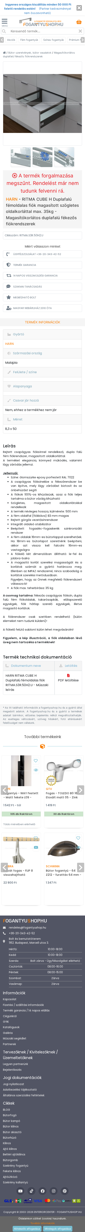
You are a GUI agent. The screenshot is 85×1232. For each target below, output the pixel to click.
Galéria (8, 1033)
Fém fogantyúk (29, 39)
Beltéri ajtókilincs (14, 1154)
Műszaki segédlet (14, 1038)
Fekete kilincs (12, 1171)
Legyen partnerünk (15, 1064)
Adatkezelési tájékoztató (20, 1090)
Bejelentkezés (12, 1070)
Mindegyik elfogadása (58, 1228)
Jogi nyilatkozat (13, 1084)
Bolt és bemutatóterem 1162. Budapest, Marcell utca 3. (29, 941)
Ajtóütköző (10, 1177)
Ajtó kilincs (10, 1149)
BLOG (6, 1110)
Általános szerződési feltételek (23, 1095)
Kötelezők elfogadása (27, 1228)
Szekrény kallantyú (15, 1182)
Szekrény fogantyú (15, 1166)
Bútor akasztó (12, 1132)
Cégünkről (10, 1016)
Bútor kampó (11, 1121)
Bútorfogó (10, 1115)
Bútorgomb (10, 1160)
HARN (12, 199)
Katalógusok (11, 1027)
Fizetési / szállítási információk (23, 1005)
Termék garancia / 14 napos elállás (26, 1010)
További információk (42, 1223)
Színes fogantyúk (53, 39)
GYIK (6, 1022)
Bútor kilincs (11, 1126)
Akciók (11, 39)
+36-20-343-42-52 (22, 933)
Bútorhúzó (9, 1138)
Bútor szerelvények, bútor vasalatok (30, 52)
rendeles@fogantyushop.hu (27, 928)
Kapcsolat (9, 999)
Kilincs (7, 1143)
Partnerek (9, 1044)
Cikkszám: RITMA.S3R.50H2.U (24, 235)
